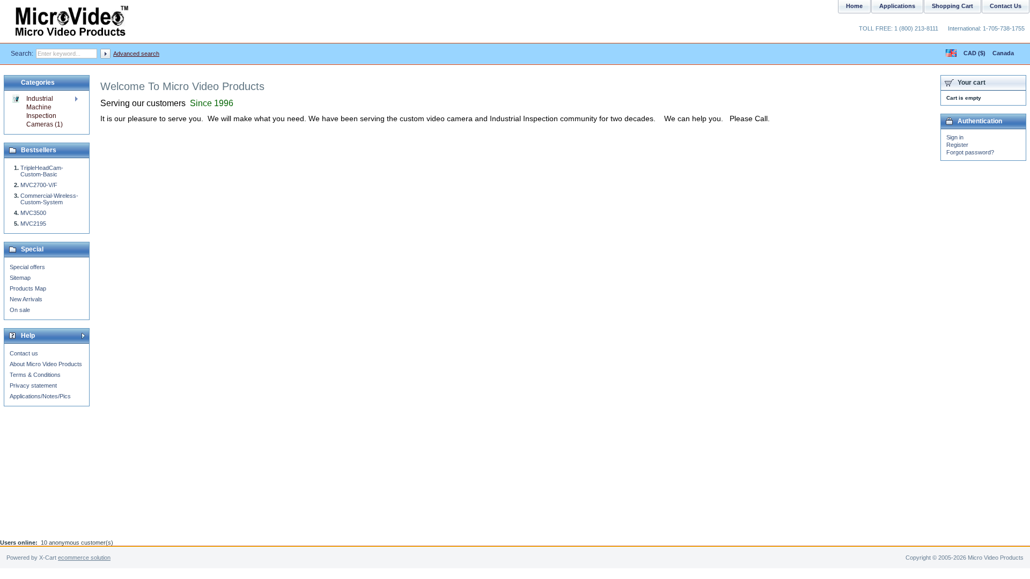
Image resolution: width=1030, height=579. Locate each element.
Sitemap (20, 277)
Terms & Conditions (35, 375)
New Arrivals (26, 299)
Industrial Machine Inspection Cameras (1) (44, 111)
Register (957, 145)
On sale (20, 310)
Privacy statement (33, 385)
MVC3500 (33, 213)
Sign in (954, 137)
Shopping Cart (952, 6)
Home (854, 6)
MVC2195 (33, 223)
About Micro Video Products (46, 364)
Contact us (24, 353)
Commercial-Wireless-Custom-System (49, 198)
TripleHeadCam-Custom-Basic (41, 171)
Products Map (28, 288)
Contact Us (1005, 6)
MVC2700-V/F (38, 185)
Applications (897, 6)
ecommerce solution (84, 557)
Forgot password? (970, 152)
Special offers (27, 267)
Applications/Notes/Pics (40, 396)
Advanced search (136, 53)
